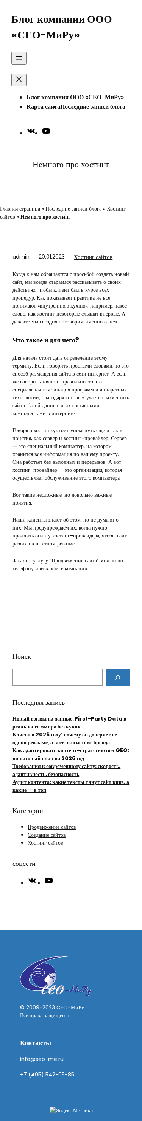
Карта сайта (43, 106)
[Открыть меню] (19, 58)
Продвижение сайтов (52, 827)
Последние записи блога (92, 106)
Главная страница (20, 208)
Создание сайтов (47, 835)
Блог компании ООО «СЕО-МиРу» (75, 97)
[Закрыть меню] (19, 80)
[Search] (118, 677)
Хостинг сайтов (93, 257)
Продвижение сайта (74, 560)
